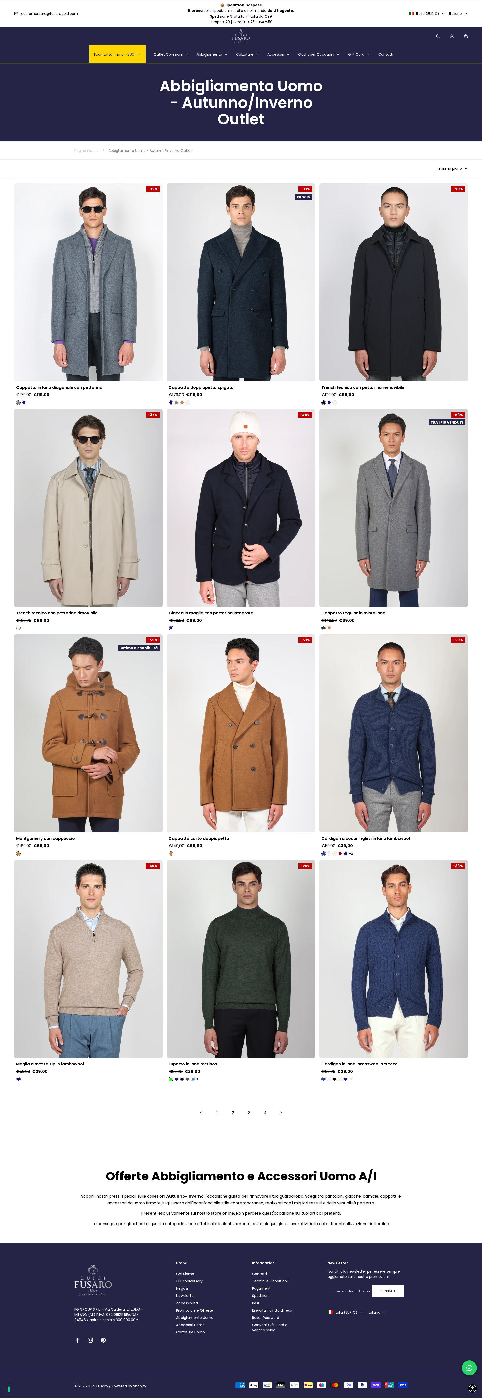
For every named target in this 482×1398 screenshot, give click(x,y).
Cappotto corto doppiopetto (199, 838)
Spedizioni (260, 1295)
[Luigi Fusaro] (241, 36)
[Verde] (171, 1079)
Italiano (455, 13)
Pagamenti (261, 1288)
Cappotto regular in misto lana (353, 613)
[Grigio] (18, 402)
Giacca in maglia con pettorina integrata (211, 613)
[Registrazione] (452, 36)
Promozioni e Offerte (194, 1310)
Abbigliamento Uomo (194, 1317)
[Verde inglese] (334, 1079)
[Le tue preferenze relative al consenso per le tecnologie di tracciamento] (9, 1389)
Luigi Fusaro (98, 1386)
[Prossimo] (281, 1113)
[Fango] (187, 1079)
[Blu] (24, 402)
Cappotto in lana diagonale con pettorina (59, 387)
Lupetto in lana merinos (193, 1064)
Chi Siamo (185, 1273)
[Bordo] (340, 853)
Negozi (182, 1288)
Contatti (259, 1273)
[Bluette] (323, 853)
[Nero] (323, 402)
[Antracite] (323, 628)
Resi (255, 1303)
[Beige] (18, 628)
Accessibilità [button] (187, 1303)
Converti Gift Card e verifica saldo (269, 1327)
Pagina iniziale (86, 150)
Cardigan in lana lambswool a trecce (359, 1064)
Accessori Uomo (190, 1324)
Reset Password (265, 1317)
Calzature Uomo (190, 1332)
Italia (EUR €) (427, 13)
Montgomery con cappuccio (45, 838)
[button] (466, 36)
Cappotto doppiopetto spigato (201, 387)
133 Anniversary (189, 1281)
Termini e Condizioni (270, 1281)
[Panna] (187, 402)
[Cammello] (182, 402)
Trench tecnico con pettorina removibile (362, 387)
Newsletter (185, 1295)
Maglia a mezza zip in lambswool (50, 1064)
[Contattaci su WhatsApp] (469, 1367)
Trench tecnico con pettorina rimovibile (57, 613)
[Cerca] (438, 36)
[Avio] (193, 1079)
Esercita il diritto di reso (272, 1310)
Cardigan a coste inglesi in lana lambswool (365, 838)
